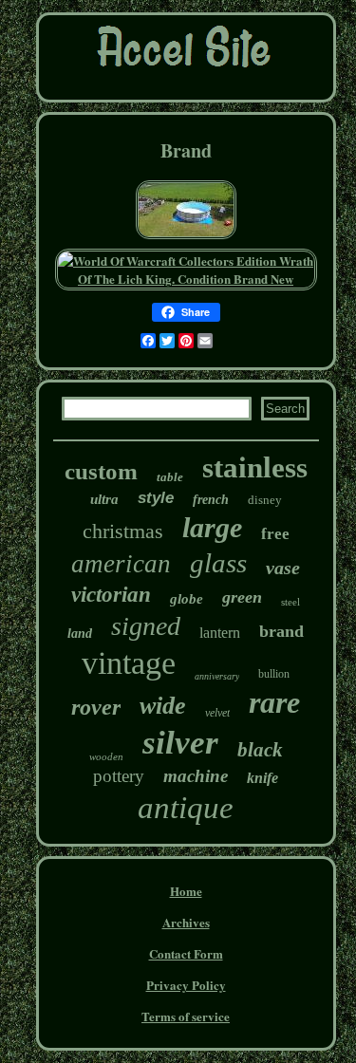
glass (218, 563)
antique (186, 808)
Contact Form (186, 953)
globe (186, 598)
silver (180, 742)
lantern (219, 633)
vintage (129, 663)
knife (262, 778)
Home (186, 891)
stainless (255, 467)
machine (195, 776)
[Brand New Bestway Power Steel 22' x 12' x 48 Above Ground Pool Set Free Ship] (186, 237)
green (242, 596)
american (121, 564)
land (79, 633)
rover (96, 707)
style (156, 498)
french (211, 500)
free (275, 534)
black (260, 749)
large (212, 527)
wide (163, 705)
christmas (123, 531)
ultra (104, 499)
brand (281, 631)
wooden (106, 756)
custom (101, 471)
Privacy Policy (186, 985)
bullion (274, 674)
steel (290, 601)
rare (274, 702)
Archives (186, 922)
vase (283, 567)
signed (145, 626)
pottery (118, 776)
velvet (217, 712)
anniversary (217, 676)
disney (265, 500)
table (170, 477)
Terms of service (185, 1016)
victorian (111, 594)
